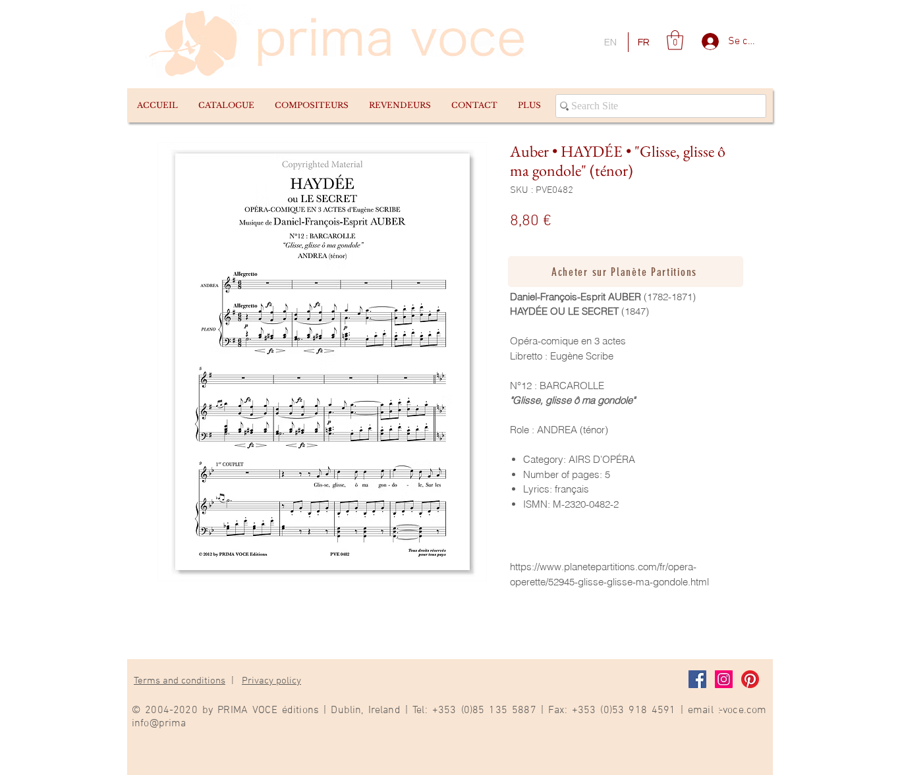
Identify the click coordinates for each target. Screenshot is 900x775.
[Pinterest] (750, 679)
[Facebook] (697, 679)
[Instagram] (724, 679)
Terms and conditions (179, 681)
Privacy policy (271, 681)
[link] (675, 40)
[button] (226, 105)
